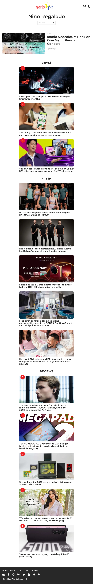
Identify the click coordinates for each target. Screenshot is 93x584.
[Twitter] (24, 574)
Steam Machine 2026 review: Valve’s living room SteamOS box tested (45, 483)
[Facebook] (8, 574)
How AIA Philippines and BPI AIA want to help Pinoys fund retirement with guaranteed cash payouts (45, 361)
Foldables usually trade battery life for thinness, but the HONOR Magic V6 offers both (45, 285)
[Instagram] (13, 574)
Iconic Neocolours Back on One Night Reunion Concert (68, 40)
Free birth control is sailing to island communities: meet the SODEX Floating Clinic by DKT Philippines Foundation (46, 323)
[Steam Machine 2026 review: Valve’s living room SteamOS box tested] (46, 466)
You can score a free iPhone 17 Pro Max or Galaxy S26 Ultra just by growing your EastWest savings (46, 169)
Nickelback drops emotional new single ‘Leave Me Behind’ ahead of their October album (45, 249)
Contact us (23, 571)
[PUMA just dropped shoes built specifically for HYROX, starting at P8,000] (46, 196)
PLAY (49, 33)
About (13, 571)
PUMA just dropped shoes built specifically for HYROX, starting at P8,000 (44, 213)
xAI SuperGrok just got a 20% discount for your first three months (45, 97)
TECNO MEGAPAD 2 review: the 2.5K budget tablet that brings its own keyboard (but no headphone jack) (43, 446)
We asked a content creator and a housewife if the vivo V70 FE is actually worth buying (45, 519)
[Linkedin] (18, 574)
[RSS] (39, 574)
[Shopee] (34, 574)
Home (5, 571)
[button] (3, 6)
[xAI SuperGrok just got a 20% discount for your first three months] (46, 80)
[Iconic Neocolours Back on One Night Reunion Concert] (23, 43)
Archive (34, 571)
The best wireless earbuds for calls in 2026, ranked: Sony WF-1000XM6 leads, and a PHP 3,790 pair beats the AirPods (43, 407)
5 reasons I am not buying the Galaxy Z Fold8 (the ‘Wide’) (44, 555)
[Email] (3, 574)
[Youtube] (29, 574)
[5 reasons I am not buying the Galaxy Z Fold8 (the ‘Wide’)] (46, 538)
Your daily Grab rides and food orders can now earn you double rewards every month (45, 133)
